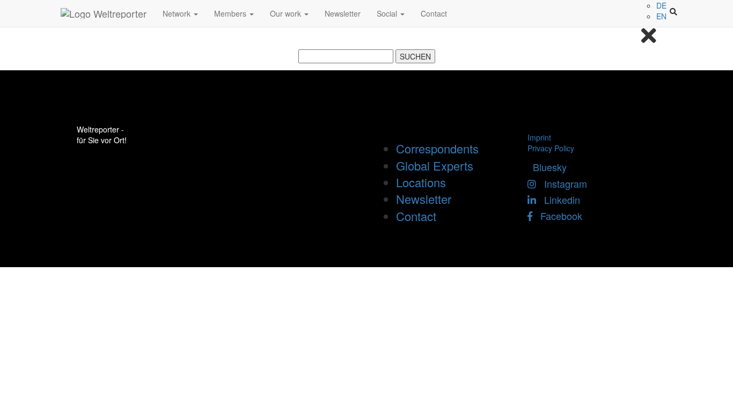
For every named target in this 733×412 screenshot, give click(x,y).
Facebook (557, 216)
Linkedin (558, 200)
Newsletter (343, 13)
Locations (421, 182)
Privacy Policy (550, 148)
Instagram (561, 183)
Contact (434, 13)
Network (178, 13)
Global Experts (434, 165)
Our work (286, 13)
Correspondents (437, 148)
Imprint (539, 137)
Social (388, 13)
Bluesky (547, 167)
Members (231, 13)
